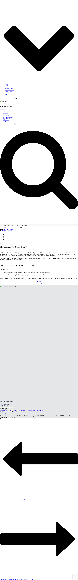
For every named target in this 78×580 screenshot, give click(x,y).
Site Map (41, 410)
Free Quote (7, 86)
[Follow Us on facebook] (1, 409)
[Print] (0, 243)
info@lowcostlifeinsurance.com (7, 407)
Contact (6, 94)
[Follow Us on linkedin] (3, 409)
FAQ (6, 87)
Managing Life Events (7, 230)
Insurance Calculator (9, 90)
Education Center (9, 88)
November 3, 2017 (8, 229)
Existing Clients (8, 91)
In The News (8, 92)
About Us (32, 410)
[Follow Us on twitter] (6, 409)
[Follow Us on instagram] (4, 409)
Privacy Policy (3, 413)
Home (6, 84)
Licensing (27, 410)
